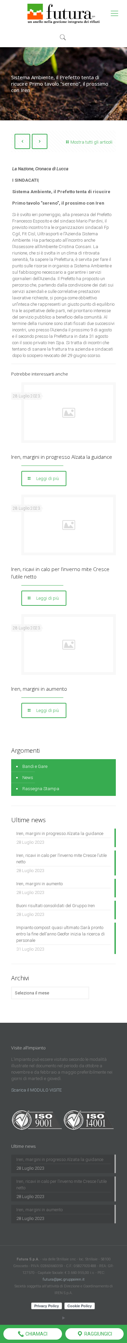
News (27, 777)
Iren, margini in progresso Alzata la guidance (61, 456)
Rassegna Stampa (40, 788)
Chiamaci (35, 1334)
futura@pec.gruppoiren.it (64, 1279)
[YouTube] (63, 1318)
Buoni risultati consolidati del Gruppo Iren (55, 905)
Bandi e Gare (34, 766)
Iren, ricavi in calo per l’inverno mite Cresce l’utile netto (61, 858)
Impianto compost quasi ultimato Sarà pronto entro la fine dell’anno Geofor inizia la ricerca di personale (60, 934)
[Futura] (63, 13)
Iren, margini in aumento (39, 688)
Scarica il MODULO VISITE (36, 1090)
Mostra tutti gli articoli (91, 142)
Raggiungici (97, 1334)
